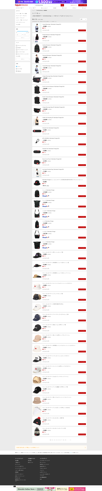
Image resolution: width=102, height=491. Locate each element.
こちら (70, 452)
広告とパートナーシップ (19, 476)
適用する (22, 37)
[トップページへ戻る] (21, 5)
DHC (41, 479)
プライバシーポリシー (19, 474)
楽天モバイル (30, 462)
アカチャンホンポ (43, 468)
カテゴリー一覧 (19, 7)
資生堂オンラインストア (44, 464)
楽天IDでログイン (74, 5)
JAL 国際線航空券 (43, 477)
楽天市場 (29, 460)
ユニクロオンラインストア (45, 460)
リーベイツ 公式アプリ (19, 466)
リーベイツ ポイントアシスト (20, 468)
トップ (33, 10)
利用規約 (16, 472)
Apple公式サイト (43, 466)
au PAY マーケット (43, 472)
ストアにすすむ (82, 30)
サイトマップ (17, 464)
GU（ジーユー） (43, 462)
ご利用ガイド (17, 462)
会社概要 (16, 460)
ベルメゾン (42, 470)
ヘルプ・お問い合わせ (19, 470)
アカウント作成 (82, 5)
